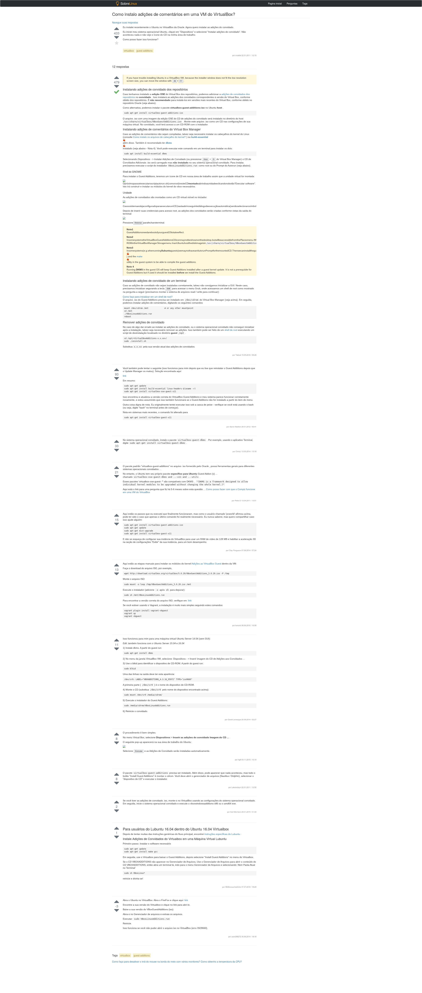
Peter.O (238, 500)
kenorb (238, 625)
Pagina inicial (275, 3)
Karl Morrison (235, 811)
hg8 (239, 759)
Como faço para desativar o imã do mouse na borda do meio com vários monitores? (156, 961)
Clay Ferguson (235, 550)
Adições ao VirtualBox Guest (207, 563)
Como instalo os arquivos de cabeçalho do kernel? (159, 137)
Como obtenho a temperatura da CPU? (221, 961)
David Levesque (234, 719)
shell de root (231, 330)
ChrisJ (238, 451)
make (139, 256)
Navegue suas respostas (125, 22)
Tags (304, 3)
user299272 (236, 936)
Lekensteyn (236, 787)
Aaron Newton (235, 426)
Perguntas (292, 3)
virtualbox (129, 50)
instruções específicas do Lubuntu (222, 834)
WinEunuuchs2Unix (233, 886)
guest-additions (144, 50)
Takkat (238, 355)
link (124, 375)
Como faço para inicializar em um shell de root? (148, 296)
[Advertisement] (285, 365)
